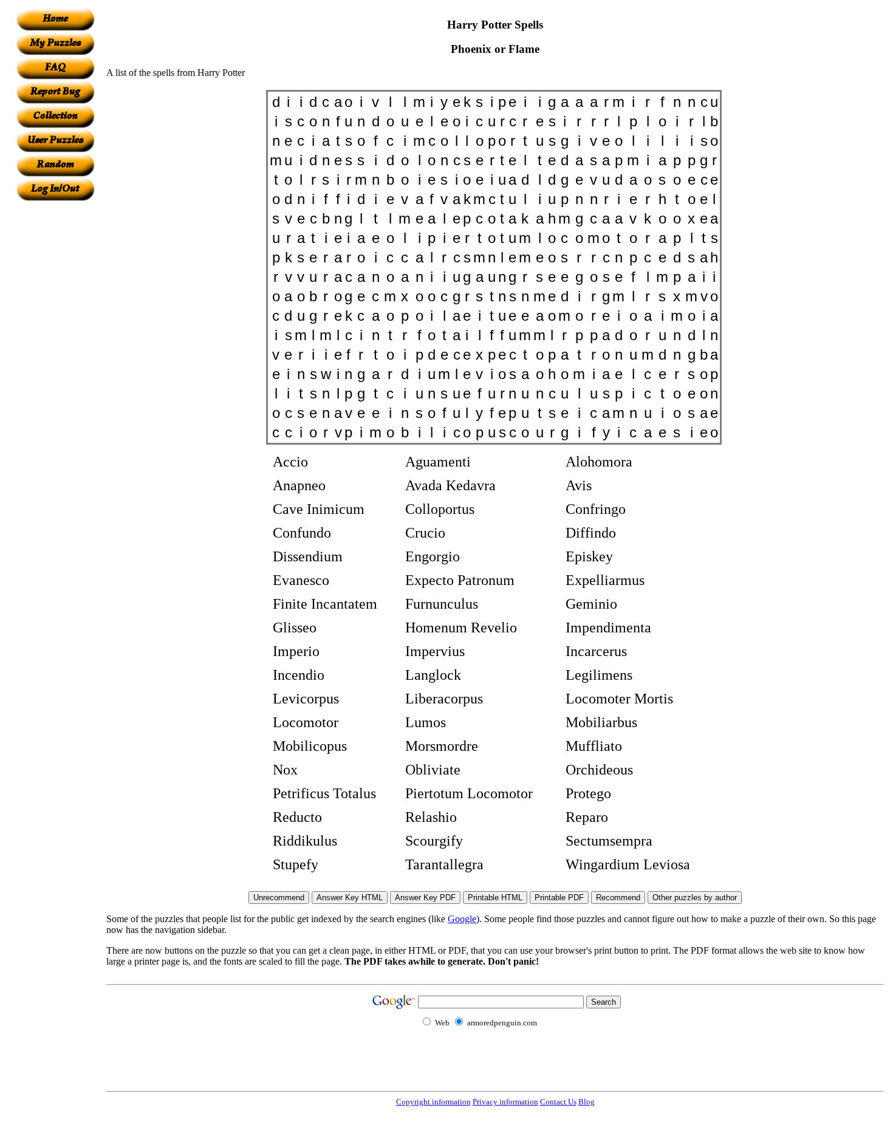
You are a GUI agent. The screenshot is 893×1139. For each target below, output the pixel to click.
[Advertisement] (55, 383)
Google (462, 919)
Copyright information (433, 1101)
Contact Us (558, 1101)
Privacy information (505, 1101)
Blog (586, 1101)
